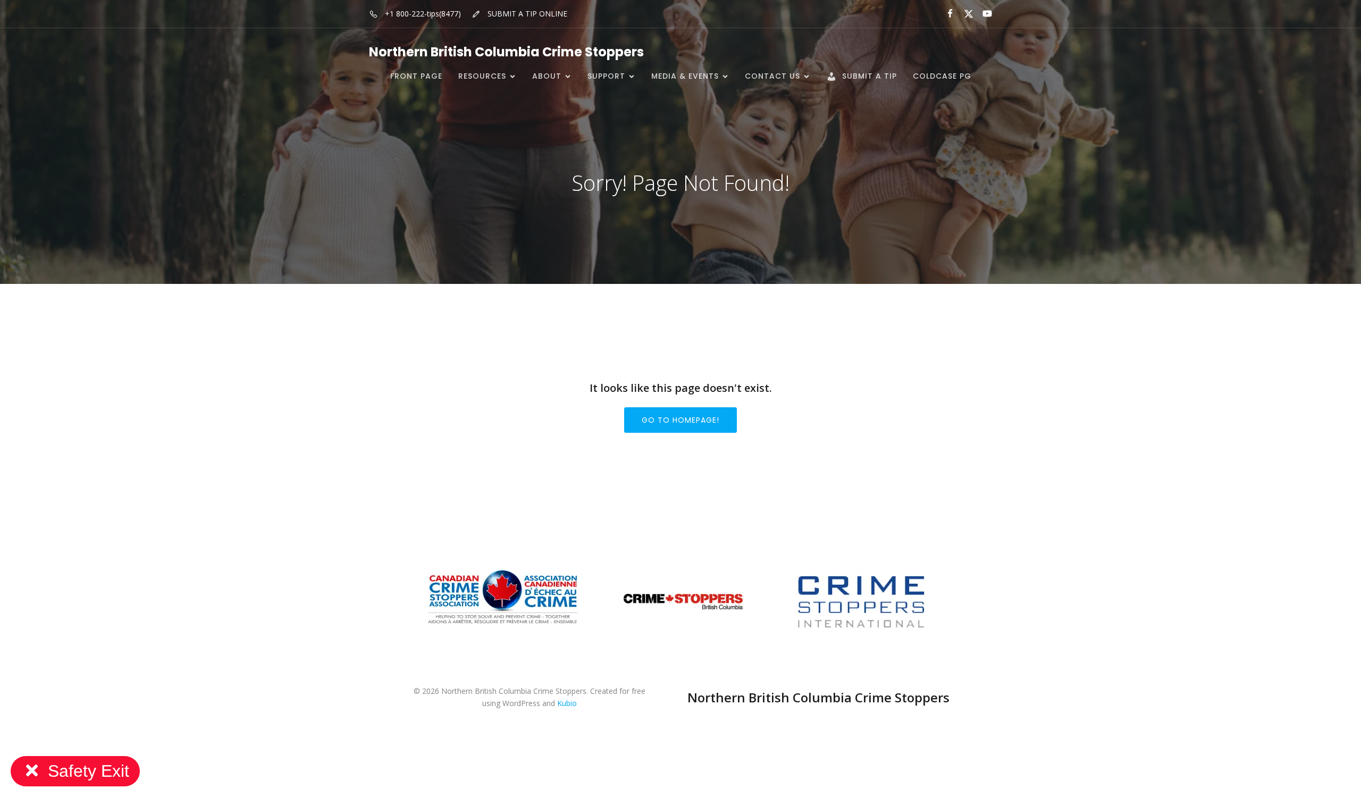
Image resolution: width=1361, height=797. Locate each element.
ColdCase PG (942, 76)
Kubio (567, 703)
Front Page (416, 76)
